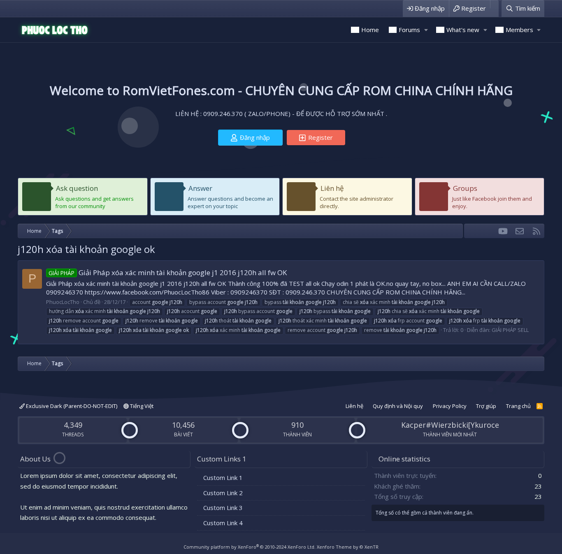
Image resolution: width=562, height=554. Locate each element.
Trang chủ (518, 406)
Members (519, 29)
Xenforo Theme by (348, 547)
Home (370, 29)
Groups (465, 188)
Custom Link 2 (223, 493)
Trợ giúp (486, 406)
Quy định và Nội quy (398, 406)
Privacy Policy (450, 406)
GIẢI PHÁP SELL (510, 330)
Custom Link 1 (223, 477)
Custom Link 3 (223, 507)
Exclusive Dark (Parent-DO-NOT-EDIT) (71, 406)
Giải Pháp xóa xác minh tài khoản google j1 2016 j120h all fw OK (168, 272)
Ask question (77, 188)
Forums (409, 29)
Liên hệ (332, 188)
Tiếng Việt (141, 406)
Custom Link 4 (223, 523)
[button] (425, 29)
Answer (200, 188)
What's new (462, 29)
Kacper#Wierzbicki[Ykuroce (450, 425)
